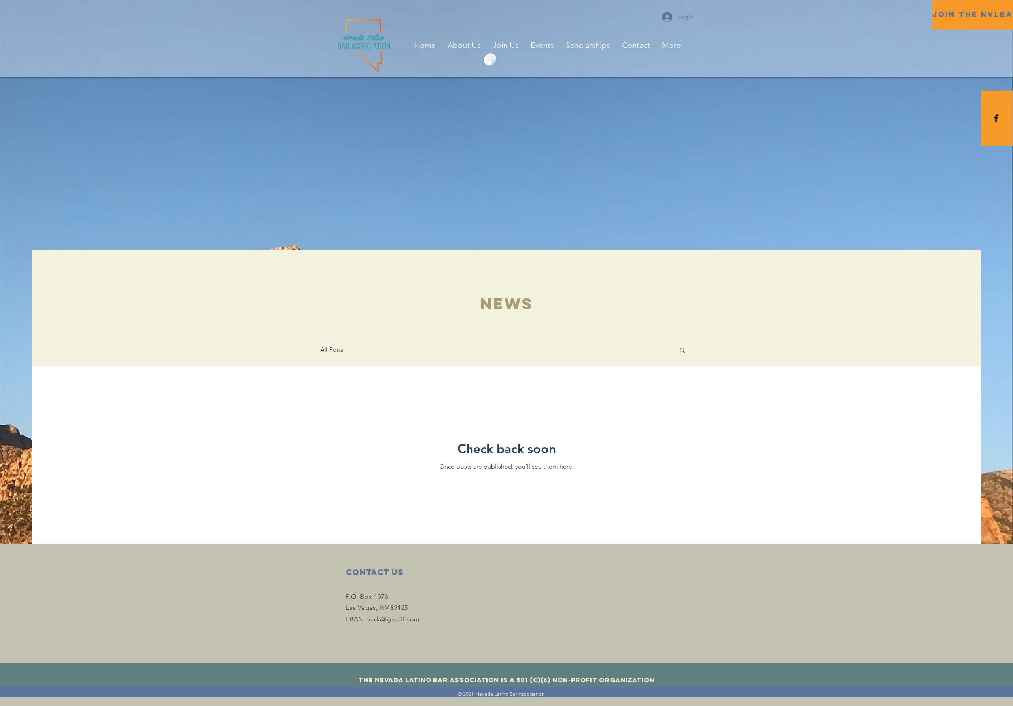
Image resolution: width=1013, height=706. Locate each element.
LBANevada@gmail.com (383, 619)
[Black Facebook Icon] (996, 118)
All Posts (332, 349)
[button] (682, 351)
